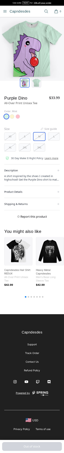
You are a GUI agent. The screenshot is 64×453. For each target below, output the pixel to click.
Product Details (13, 191)
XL (10, 147)
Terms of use (43, 429)
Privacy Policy (22, 429)
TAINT (25, 2)
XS (10, 136)
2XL (25, 147)
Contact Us (32, 361)
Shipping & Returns (16, 204)
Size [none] (7, 129)
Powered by (23, 392)
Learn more (51, 158)
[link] (18, 251)
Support (32, 344)
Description (11, 170)
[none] (48, 129)
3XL (39, 147)
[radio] (10, 136)
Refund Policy (32, 370)
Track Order (32, 353)
